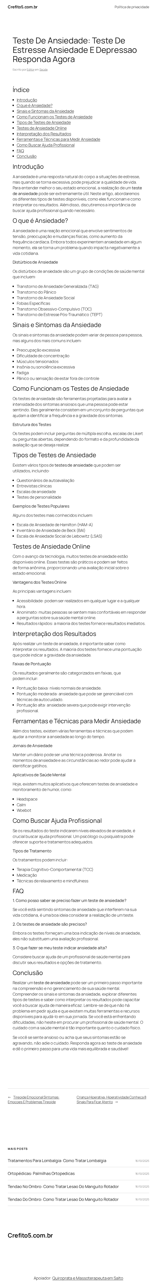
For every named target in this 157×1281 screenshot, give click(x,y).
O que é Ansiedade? (35, 105)
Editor (30, 69)
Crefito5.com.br (23, 7)
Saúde (43, 69)
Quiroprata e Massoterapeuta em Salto (87, 1278)
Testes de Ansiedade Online (42, 128)
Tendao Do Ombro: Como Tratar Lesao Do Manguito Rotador (63, 1199)
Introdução (27, 100)
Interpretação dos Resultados (44, 133)
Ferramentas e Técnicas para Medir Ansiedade (58, 139)
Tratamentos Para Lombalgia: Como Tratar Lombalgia (57, 1160)
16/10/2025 (142, 1161)
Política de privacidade (132, 6)
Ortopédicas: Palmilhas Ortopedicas (41, 1173)
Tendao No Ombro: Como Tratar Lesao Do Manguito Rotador (63, 1186)
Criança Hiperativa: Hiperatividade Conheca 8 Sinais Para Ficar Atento (111, 1099)
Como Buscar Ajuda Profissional (46, 145)
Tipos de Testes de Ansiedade (44, 122)
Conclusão (27, 156)
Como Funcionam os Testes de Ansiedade (54, 117)
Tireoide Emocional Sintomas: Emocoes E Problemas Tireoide (33, 1099)
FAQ (20, 150)
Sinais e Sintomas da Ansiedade (45, 111)
